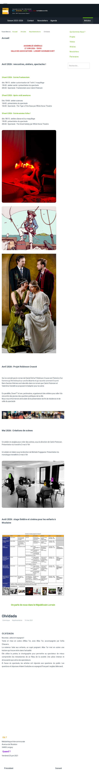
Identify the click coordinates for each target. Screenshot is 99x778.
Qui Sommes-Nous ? (77, 32)
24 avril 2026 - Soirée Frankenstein (15, 77)
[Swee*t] (25, 11)
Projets (72, 37)
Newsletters (74, 52)
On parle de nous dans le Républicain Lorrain (33, 605)
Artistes (73, 47)
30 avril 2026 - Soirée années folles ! (16, 113)
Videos (72, 42)
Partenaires (74, 57)
